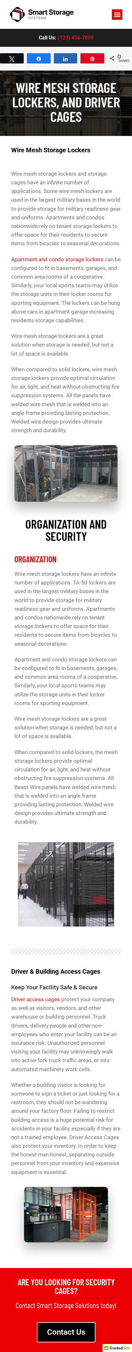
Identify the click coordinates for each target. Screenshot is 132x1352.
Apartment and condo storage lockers (57, 259)
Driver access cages (35, 999)
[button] (117, 14)
